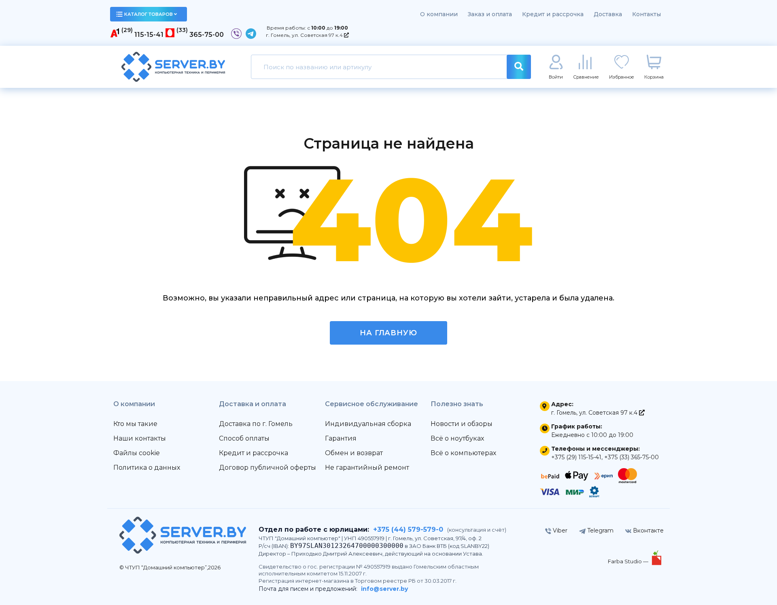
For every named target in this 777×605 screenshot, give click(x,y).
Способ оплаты (244, 438)
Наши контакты (139, 438)
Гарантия (341, 438)
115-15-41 (148, 34)
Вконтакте (647, 530)
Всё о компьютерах (463, 453)
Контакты (646, 14)
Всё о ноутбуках (457, 438)
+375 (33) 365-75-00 (631, 457)
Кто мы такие (135, 424)
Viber (559, 530)
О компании (439, 14)
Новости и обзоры (462, 424)
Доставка (608, 14)
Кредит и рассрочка (553, 14)
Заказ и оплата (490, 14)
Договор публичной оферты (267, 467)
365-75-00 (206, 34)
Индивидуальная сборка (368, 424)
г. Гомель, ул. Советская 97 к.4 (305, 35)
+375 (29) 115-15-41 (576, 457)
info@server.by (384, 588)
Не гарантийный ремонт (367, 467)
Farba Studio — (629, 561)
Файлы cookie (136, 453)
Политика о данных (146, 467)
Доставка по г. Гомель (256, 424)
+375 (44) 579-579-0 (408, 529)
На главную (388, 332)
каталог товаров (148, 14)
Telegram (600, 530)
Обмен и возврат (354, 453)
